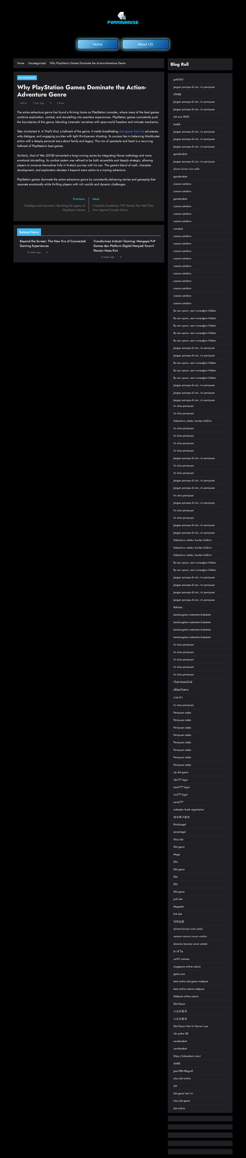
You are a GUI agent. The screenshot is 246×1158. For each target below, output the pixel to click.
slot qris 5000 (181, 117)
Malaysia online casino (186, 996)
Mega (176, 854)
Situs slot (178, 839)
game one (179, 974)
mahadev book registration (188, 810)
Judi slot (177, 899)
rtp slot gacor (180, 772)
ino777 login (180, 795)
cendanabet (180, 1041)
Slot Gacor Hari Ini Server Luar (190, 1026)
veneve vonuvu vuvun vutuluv (190, 936)
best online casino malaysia (188, 989)
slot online (179, 1108)
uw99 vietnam (181, 959)
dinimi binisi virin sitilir (186, 169)
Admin (23, 103)
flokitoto (177, 607)
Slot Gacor (179, 1004)
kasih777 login (181, 787)
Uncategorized (27, 77)
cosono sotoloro (182, 184)
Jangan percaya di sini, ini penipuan (194, 87)
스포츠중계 (180, 1011)
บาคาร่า (178, 697)
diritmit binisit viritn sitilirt (188, 929)
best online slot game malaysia (190, 981)
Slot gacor (179, 847)
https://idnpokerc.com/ (187, 1056)
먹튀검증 (178, 922)
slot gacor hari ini (131, 131)
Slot (175, 862)
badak (176, 124)
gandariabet (180, 154)
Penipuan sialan (182, 713)
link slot (177, 914)
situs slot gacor (181, 1101)
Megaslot (178, 907)
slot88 (176, 1063)
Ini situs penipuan (183, 406)
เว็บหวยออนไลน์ (182, 682)
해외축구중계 (181, 817)
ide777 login (180, 780)
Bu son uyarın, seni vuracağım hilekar (194, 311)
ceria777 (178, 802)
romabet (178, 229)
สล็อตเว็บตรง (181, 690)
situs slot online (182, 1078)
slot (175, 1086)
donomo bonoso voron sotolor (190, 944)
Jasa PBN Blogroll (183, 1071)
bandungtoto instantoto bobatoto (192, 615)
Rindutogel (179, 824)
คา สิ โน (178, 951)
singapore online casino (187, 967)
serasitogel (179, 832)
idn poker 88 (180, 1034)
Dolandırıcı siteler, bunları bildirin (192, 421)
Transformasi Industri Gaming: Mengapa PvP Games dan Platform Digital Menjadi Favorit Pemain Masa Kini (124, 246)
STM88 (177, 94)
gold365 (178, 79)
